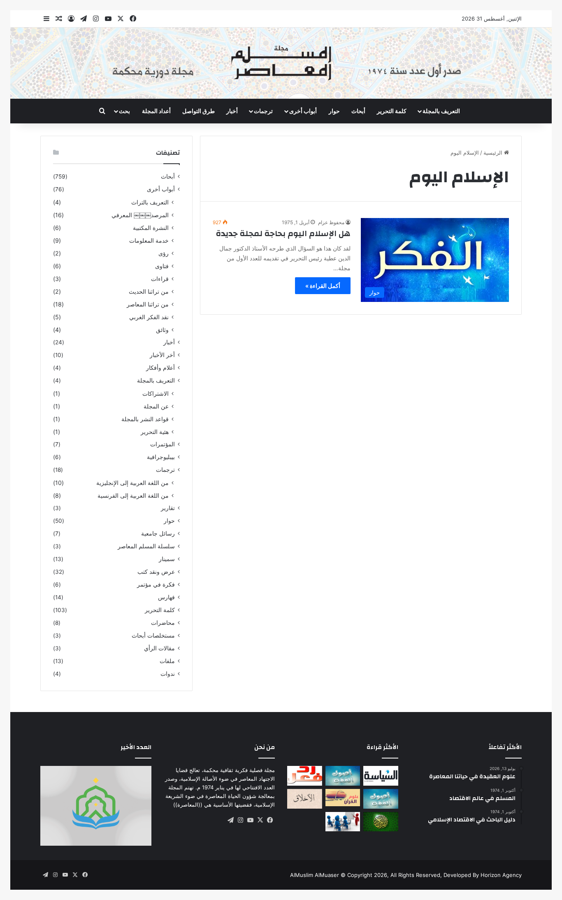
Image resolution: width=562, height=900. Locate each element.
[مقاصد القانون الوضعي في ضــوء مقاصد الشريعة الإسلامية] (342, 776)
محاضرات (163, 622)
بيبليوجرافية (161, 457)
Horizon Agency (501, 875)
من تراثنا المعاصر (148, 304)
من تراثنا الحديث (149, 291)
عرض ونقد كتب (156, 571)
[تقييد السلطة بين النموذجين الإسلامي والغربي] (380, 776)
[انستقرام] (240, 820)
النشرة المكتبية (151, 227)
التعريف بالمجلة (441, 110)
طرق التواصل (198, 110)
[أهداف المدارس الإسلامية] (342, 822)
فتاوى (162, 265)
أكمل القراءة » (322, 285)
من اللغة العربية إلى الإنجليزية (132, 482)
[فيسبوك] (270, 820)
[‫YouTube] (250, 820)
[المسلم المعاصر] (281, 63)
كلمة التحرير (391, 110)
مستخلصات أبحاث (153, 635)
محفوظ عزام (331, 222)
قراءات (160, 278)
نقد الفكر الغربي (149, 316)
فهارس (166, 597)
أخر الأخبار (162, 355)
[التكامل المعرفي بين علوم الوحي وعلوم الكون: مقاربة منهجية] (342, 797)
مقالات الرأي (159, 648)
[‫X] (260, 820)
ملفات (167, 661)
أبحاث (358, 110)
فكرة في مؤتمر (156, 584)
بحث (124, 110)
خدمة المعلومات (149, 240)
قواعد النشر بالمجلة (145, 418)
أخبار (232, 110)
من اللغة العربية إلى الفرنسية (133, 495)
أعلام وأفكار (160, 367)
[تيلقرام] (230, 820)
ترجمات (263, 110)
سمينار (167, 559)
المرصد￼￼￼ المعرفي (140, 214)
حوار (334, 110)
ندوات (167, 673)
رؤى (163, 253)
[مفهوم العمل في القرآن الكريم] (380, 822)
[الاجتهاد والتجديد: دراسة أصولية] (380, 799)
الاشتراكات (155, 393)
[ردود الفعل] (304, 776)
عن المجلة (156, 406)
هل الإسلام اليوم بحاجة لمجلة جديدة (283, 233)
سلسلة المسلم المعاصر (146, 546)
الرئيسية (493, 152)
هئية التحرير (155, 431)
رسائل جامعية (158, 533)
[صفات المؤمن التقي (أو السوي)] (304, 799)
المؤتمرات (162, 444)
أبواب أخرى (161, 189)
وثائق (162, 329)
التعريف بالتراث (150, 202)
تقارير (168, 508)
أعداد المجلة (156, 110)
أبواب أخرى (303, 110)
